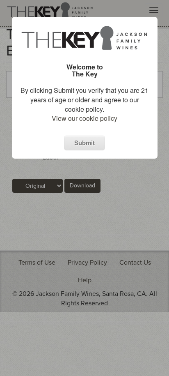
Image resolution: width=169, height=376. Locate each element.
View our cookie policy (84, 118)
